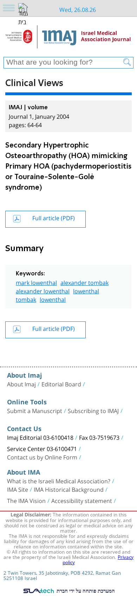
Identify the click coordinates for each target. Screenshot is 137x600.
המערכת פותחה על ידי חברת (85, 590)
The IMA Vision (26, 500)
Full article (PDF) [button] (53, 217)
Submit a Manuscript (34, 410)
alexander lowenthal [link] (43, 290)
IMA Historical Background (69, 489)
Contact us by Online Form (42, 456)
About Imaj (21, 383)
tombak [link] (26, 299)
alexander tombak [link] (84, 282)
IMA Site (17, 489)
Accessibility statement (81, 500)
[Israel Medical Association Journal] (68, 39)
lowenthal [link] (86, 290)
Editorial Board (61, 383)
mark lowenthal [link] (36, 282)
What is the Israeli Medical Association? (58, 480)
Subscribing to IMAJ (93, 410)
